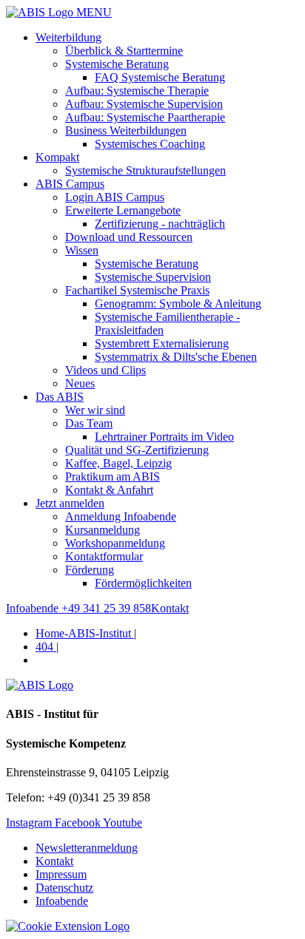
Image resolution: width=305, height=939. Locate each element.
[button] (68, 926)
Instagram (30, 822)
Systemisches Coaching (150, 144)
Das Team (89, 423)
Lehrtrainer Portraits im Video (164, 436)
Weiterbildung (68, 37)
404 (46, 646)
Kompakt (57, 157)
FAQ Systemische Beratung (160, 77)
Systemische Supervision (153, 277)
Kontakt (54, 861)
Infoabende (62, 901)
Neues (80, 383)
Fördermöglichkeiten (143, 583)
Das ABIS (60, 396)
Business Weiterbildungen (126, 130)
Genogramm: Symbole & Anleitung (178, 303)
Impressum (61, 874)
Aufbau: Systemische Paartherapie (145, 117)
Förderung (89, 569)
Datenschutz (64, 887)
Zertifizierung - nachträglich (160, 223)
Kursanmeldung (102, 529)
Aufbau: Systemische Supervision (144, 104)
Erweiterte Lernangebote (123, 210)
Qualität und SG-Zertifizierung (137, 450)
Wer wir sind (95, 410)
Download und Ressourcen (128, 237)
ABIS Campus (70, 183)
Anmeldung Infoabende (120, 516)
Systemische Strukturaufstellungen (145, 170)
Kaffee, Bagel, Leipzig (118, 463)
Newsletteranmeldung (87, 847)
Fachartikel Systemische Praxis (137, 290)
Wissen (81, 250)
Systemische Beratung (117, 64)
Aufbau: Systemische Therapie (137, 90)
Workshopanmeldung (115, 543)
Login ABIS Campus (114, 197)
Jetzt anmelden (70, 503)
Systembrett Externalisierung (162, 343)
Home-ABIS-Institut (85, 633)
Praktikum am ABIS (112, 476)
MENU (92, 12)
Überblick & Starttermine (124, 50)
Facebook (79, 822)
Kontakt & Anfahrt (109, 490)
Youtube (122, 822)
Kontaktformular (104, 556)
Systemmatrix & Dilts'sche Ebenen (176, 356)
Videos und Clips (105, 370)
